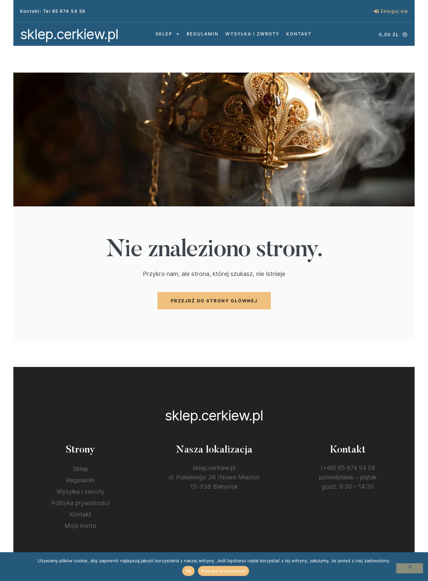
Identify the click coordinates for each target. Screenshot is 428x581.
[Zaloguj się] (376, 11)
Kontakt (299, 33)
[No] (409, 568)
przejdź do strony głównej (214, 300)
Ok (189, 571)
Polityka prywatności (80, 502)
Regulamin (203, 33)
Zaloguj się (394, 11)
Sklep (163, 33)
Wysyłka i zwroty (252, 33)
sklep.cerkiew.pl (69, 33)
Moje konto (80, 525)
